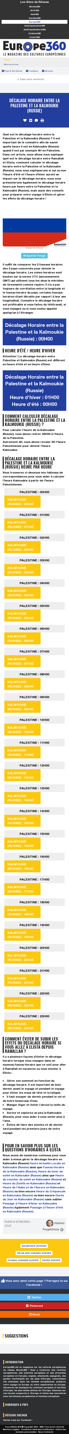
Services (48, 71)
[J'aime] (25, 120)
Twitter (36, 1297)
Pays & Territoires (13, 71)
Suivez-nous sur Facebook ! (17, 1420)
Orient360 (34, 37)
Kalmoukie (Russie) (34, 1246)
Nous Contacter (45, 1432)
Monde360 (34, 6)
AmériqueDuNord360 (35, 29)
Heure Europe (51, 1260)
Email (36, 1314)
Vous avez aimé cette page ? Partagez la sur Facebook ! (36, 1282)
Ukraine (7, 60)
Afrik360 (34, 10)
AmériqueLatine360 (34, 25)
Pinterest (36, 1305)
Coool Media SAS (13, 1427)
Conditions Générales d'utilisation (37, 1429)
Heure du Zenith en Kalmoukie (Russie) (29, 1183)
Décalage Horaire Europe (34, 1253)
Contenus (33, 71)
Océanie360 (34, 33)
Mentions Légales (11, 1429)
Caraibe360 (34, 18)
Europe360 (34, 22)
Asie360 (35, 14)
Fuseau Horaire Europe (23, 1260)
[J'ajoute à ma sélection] (30, 120)
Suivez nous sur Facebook (11, 64)
